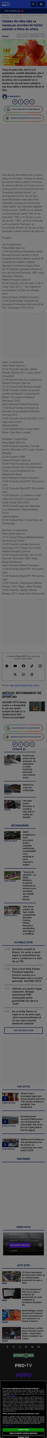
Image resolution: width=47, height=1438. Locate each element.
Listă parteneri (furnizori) (8, 1425)
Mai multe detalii (11, 1395)
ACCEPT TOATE (23, 1430)
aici (12, 1405)
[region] (23, 1409)
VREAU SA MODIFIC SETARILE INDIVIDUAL (23, 1433)
